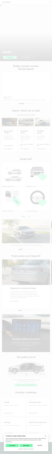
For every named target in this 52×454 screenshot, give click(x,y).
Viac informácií (9, 441)
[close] (45, 436)
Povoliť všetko (12, 445)
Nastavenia (40, 445)
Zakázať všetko (26, 445)
